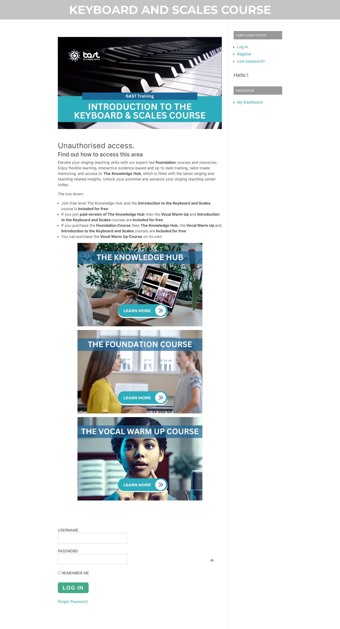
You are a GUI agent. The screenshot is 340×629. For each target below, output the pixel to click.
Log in (242, 46)
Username (68, 530)
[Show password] (212, 560)
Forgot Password (73, 601)
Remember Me (75, 573)
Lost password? (251, 61)
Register (244, 54)
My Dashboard (250, 102)
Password (68, 551)
